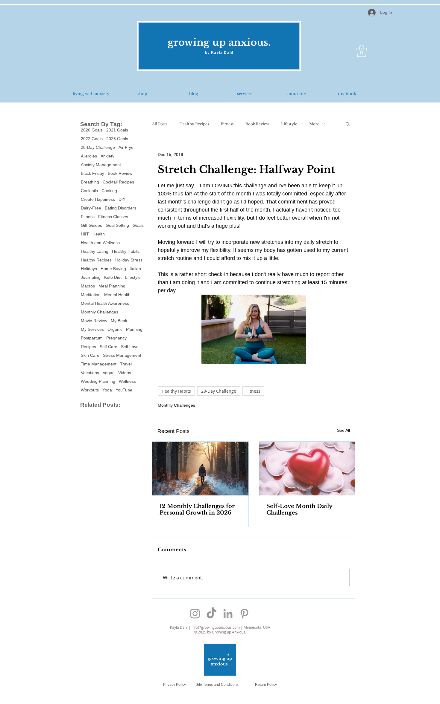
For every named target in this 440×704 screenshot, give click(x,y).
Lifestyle (133, 277)
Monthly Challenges (99, 312)
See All (343, 430)
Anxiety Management (101, 164)
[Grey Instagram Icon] (195, 613)
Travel (126, 364)
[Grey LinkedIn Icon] (227, 613)
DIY (122, 199)
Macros (88, 286)
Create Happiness (98, 199)
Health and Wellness (100, 242)
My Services (92, 329)
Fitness (88, 216)
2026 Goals (117, 138)
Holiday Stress (128, 260)
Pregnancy (116, 338)
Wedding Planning (98, 381)
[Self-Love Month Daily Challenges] (307, 468)
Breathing (90, 182)
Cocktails (89, 190)
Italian (135, 268)
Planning (134, 329)
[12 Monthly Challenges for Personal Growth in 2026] (200, 468)
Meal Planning (111, 286)
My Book (119, 320)
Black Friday (92, 173)
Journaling (91, 277)
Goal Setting (117, 225)
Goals (138, 225)
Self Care (108, 346)
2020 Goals (92, 130)
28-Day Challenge (98, 147)
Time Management (98, 364)
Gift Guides (91, 225)
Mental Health (117, 294)
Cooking (109, 190)
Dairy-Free (91, 208)
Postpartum (92, 338)
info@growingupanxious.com (216, 627)
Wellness (127, 381)
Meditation (91, 294)
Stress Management (122, 355)
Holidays (89, 268)
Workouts (90, 390)
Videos (124, 372)
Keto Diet (113, 277)
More (314, 124)
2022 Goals (92, 138)
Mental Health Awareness (105, 303)
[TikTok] (211, 613)
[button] (361, 51)
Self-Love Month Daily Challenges (299, 509)
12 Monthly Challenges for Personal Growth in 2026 (197, 509)
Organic (114, 329)
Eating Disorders (120, 208)
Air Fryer (127, 147)
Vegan (109, 372)
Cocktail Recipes (118, 182)
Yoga (107, 390)
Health (98, 234)
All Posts (159, 124)
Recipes (88, 346)
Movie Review (94, 320)
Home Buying (113, 268)
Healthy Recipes (96, 260)
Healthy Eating (94, 251)
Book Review (120, 173)
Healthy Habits (125, 251)
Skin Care (90, 355)
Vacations (90, 372)
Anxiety (107, 156)
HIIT (85, 234)
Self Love (130, 346)
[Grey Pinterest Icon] (244, 613)
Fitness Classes (113, 216)
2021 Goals (117, 130)
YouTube (124, 390)
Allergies (89, 156)
